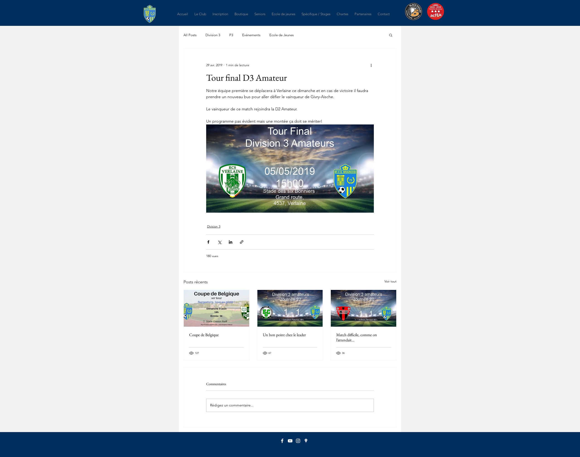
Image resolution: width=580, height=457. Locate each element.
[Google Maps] (306, 441)
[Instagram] (298, 441)
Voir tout (390, 281)
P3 (231, 35)
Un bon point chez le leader (284, 334)
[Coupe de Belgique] (216, 308)
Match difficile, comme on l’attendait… (356, 337)
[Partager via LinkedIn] (230, 242)
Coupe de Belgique (204, 334)
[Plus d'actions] (371, 65)
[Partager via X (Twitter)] (219, 242)
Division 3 (212, 35)
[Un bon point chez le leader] (290, 308)
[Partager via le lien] (241, 242)
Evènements (251, 35)
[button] (200, 14)
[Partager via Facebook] (208, 242)
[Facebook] (282, 441)
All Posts (190, 35)
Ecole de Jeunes (281, 35)
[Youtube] (290, 441)
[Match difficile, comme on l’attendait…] (363, 308)
